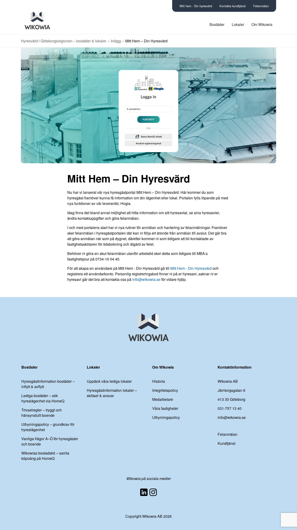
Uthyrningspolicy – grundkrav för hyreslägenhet (47, 427)
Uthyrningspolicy (166, 417)
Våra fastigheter (165, 408)
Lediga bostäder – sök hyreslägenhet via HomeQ (42, 398)
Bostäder (217, 24)
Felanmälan (261, 6)
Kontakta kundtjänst (233, 6)
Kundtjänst (226, 443)
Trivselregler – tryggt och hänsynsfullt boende (41, 412)
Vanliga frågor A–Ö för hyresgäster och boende (49, 441)
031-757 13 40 (230, 408)
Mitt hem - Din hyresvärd (196, 6)
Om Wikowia (262, 24)
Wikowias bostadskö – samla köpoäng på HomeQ (45, 455)
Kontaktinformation (235, 367)
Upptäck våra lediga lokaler (109, 381)
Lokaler (238, 24)
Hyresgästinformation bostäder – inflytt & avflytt (48, 384)
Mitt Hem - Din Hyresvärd (191, 268)
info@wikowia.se (146, 279)
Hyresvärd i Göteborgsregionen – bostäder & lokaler (63, 41)
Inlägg (116, 41)
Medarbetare (162, 399)
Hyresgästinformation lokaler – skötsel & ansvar (112, 393)
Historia (158, 381)
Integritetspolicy (165, 390)
